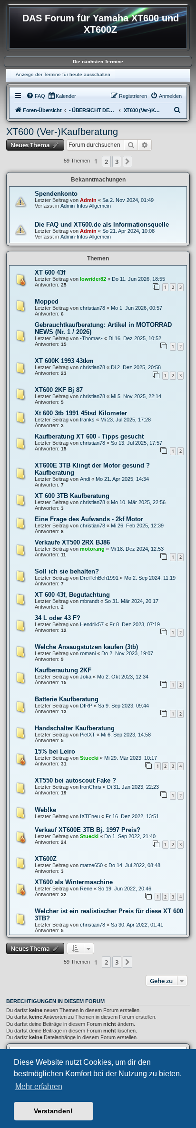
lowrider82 (93, 279)
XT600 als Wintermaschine (74, 882)
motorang (92, 549)
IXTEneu (90, 816)
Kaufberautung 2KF (63, 670)
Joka (85, 676)
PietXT (87, 734)
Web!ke (45, 809)
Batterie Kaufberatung (66, 699)
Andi (85, 479)
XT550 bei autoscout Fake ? (75, 780)
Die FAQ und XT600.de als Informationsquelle (102, 224)
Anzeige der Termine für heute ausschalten (63, 74)
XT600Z (46, 858)
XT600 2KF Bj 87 (59, 389)
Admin (88, 200)
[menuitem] (35, 96)
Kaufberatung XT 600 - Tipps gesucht (89, 436)
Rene (86, 888)
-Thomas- (91, 338)
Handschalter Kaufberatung (75, 728)
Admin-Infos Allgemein (85, 206)
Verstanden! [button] (53, 1111)
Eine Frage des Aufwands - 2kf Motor (89, 519)
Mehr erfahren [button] (38, 1086)
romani (88, 653)
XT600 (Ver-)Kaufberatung (62, 131)
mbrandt (89, 601)
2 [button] (106, 161)
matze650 (91, 865)
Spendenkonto (56, 193)
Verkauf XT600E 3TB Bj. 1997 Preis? (87, 829)
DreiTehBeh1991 (99, 578)
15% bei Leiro (55, 751)
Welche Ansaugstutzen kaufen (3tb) (86, 646)
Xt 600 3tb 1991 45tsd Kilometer (81, 413)
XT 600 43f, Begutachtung (72, 594)
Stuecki (89, 758)
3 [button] (116, 161)
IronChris (90, 787)
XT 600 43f (50, 272)
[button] (127, 161)
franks (87, 419)
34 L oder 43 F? (57, 617)
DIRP (86, 705)
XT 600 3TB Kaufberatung (72, 495)
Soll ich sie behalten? (67, 571)
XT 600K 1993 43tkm (64, 360)
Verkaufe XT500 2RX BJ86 (72, 542)
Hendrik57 (92, 624)
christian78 (92, 308)
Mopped (47, 301)
